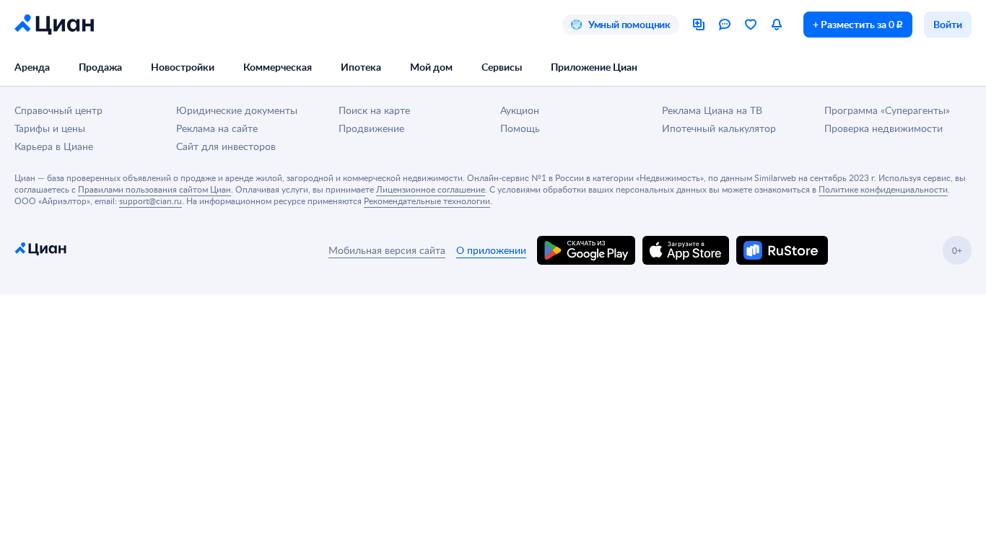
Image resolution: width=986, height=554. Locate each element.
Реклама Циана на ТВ (712, 110)
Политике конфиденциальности (883, 189)
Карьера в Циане (53, 146)
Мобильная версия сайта (386, 250)
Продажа (100, 67)
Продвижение (371, 128)
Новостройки (182, 67)
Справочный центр (58, 110)
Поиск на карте (374, 110)
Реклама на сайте (217, 128)
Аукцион (519, 110)
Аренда (32, 67)
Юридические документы (236, 110)
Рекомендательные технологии (427, 200)
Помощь (520, 128)
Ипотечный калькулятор (719, 128)
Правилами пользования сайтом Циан (154, 189)
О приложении (491, 250)
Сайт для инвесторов (226, 146)
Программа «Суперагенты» (887, 110)
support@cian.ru (150, 200)
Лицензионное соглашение (430, 189)
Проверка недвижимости (883, 128)
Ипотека (361, 67)
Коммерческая (277, 67)
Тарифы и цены (49, 128)
